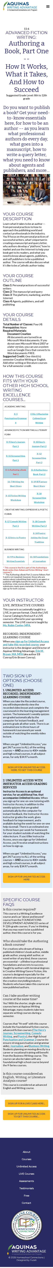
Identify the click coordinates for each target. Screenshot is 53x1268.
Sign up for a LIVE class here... (26, 1103)
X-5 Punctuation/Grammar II (16, 418)
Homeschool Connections (26, 6)
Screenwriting (22, 1033)
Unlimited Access (26, 1166)
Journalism (16, 1046)
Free (26, 1195)
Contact (26, 1203)
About (26, 1152)
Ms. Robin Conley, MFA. (17, 625)
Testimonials (26, 1188)
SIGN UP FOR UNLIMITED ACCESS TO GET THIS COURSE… (26, 1115)
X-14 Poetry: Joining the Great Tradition (39, 537)
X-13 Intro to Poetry (16, 537)
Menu (48, 6)
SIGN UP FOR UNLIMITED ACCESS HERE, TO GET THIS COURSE (26, 768)
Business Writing (39, 1046)
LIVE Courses (26, 1173)
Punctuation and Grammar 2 (19, 1039)
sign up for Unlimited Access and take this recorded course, (26, 643)
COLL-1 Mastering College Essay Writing (39, 418)
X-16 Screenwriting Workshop (39, 497)
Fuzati (33, 1260)
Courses (26, 1159)
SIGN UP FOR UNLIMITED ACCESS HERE (26, 878)
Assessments (26, 1181)
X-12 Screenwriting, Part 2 (39, 458)
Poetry (22, 1036)
